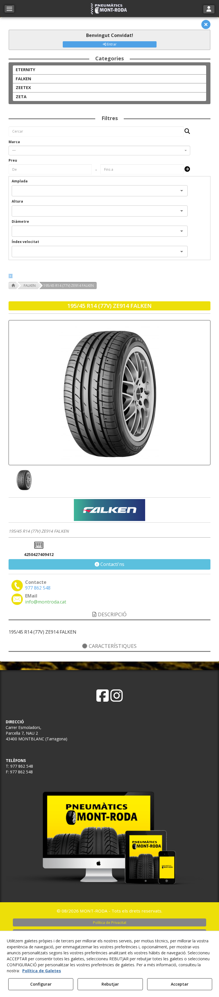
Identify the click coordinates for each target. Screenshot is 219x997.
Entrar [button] (111, 44)
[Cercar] (185, 131)
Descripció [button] (111, 614)
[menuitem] (109, 922)
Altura (17, 201)
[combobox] (99, 150)
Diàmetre (20, 221)
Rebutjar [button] (110, 984)
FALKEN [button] (23, 78)
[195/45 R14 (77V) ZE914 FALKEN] (109, 393)
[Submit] (185, 169)
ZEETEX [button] (23, 87)
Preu (13, 160)
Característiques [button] (112, 645)
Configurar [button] (41, 984)
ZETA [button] (21, 96)
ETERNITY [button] (25, 69)
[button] (109, 8)
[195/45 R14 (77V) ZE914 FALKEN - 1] (23, 480)
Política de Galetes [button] (41, 970)
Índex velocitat (25, 241)
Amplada (20, 181)
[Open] (182, 191)
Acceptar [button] (179, 984)
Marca (14, 141)
